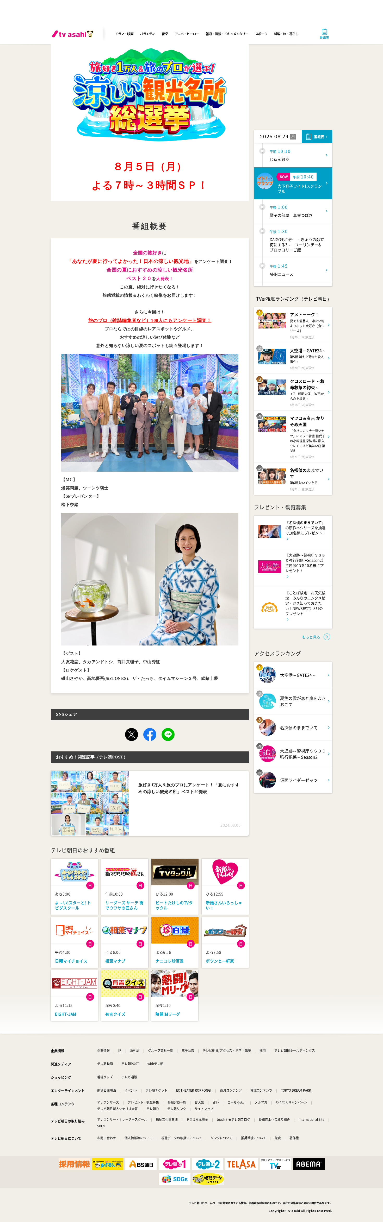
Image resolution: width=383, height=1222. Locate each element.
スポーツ (261, 33)
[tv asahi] (74, 34)
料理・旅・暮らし (286, 33)
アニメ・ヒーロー (187, 33)
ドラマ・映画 (124, 33)
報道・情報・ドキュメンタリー (227, 33)
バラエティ (147, 33)
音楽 (165, 33)
